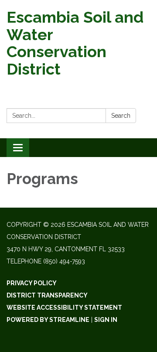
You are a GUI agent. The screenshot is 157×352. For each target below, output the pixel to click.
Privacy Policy (32, 283)
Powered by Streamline (48, 319)
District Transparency (47, 295)
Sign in (105, 319)
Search (120, 115)
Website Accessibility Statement (64, 307)
